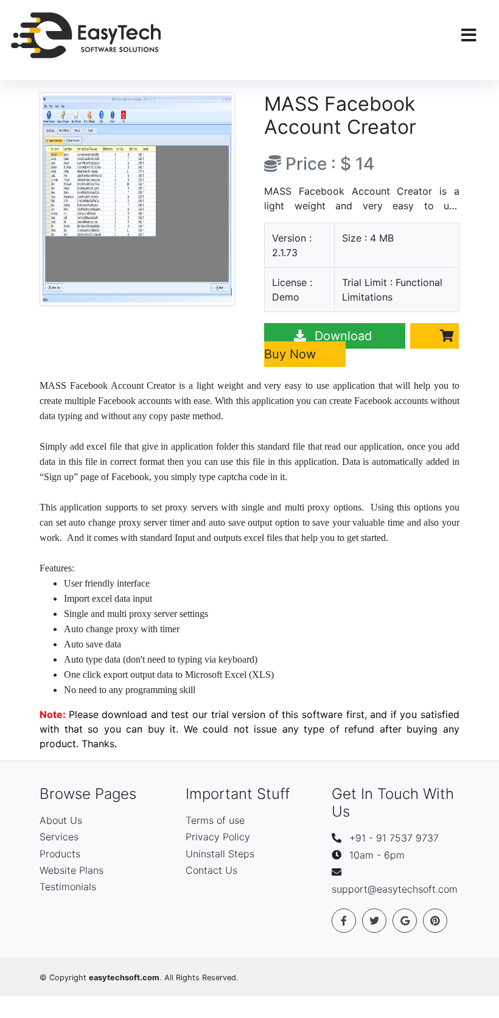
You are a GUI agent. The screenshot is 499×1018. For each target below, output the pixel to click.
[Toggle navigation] (469, 35)
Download (343, 336)
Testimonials (68, 886)
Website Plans (71, 870)
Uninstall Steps (220, 854)
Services (59, 837)
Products (60, 854)
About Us (61, 820)
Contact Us (211, 870)
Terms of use (215, 820)
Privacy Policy (218, 837)
